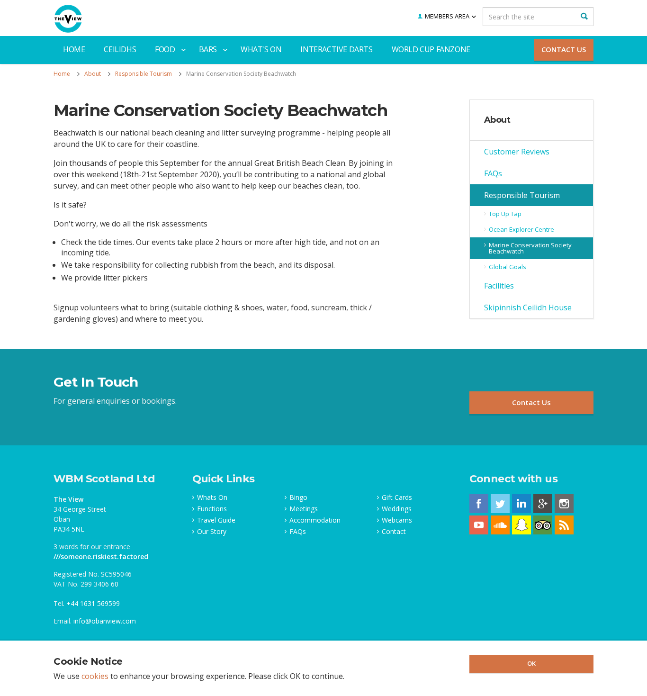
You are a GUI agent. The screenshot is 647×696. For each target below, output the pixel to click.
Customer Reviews (516, 151)
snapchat (521, 524)
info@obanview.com (104, 620)
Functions (212, 509)
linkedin (521, 503)
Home (74, 49)
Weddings (397, 509)
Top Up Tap (505, 213)
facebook (478, 503)
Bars (208, 49)
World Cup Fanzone (431, 49)
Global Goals (507, 266)
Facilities (499, 285)
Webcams (397, 520)
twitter (500, 503)
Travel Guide (216, 520)
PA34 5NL (69, 528)
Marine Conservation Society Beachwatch (530, 248)
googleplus (542, 503)
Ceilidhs (120, 49)
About (497, 120)
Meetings (303, 509)
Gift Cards (397, 497)
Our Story (211, 531)
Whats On (212, 497)
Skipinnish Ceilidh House (528, 307)
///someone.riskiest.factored (101, 556)
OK (531, 663)
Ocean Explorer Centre (521, 229)
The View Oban (68, 19)
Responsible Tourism (522, 195)
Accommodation (315, 520)
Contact (394, 531)
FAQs (493, 173)
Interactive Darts (336, 49)
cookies (94, 676)
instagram (564, 503)
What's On (261, 49)
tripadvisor (542, 524)
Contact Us (563, 49)
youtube (478, 524)
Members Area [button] (447, 16)
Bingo (298, 497)
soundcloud (500, 524)
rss (564, 524)
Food (165, 49)
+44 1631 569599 (93, 603)
